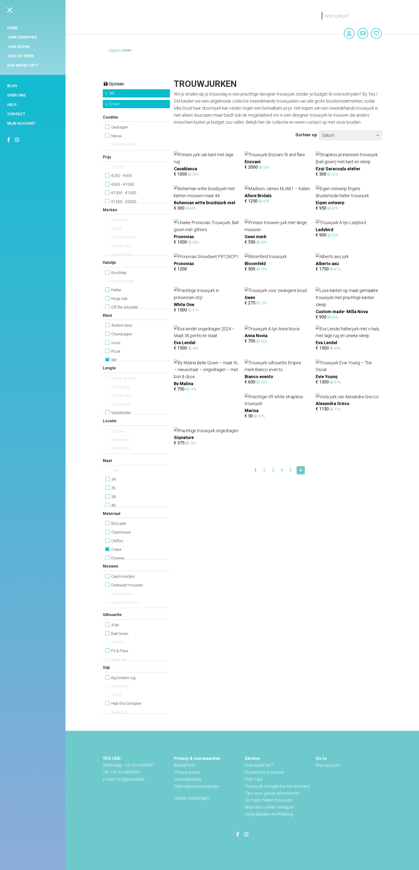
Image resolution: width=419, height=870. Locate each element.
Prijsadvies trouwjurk (264, 772)
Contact (16, 114)
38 (113, 497)
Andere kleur (121, 325)
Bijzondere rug (123, 677)
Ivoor (116, 343)
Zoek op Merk (20, 56)
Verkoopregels (187, 779)
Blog (12, 86)
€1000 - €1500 (123, 193)
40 (113, 505)
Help (12, 105)
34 (113, 479)
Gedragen (119, 127)
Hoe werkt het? (23, 65)
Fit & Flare (119, 651)
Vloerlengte (121, 412)
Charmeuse (121, 532)
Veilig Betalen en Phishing (269, 814)
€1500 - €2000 (123, 201)
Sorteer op (306, 134)
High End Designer (126, 703)
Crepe (114, 104)
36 (113, 488)
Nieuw (116, 136)
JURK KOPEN (18, 47)
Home (12, 28)
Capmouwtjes (123, 576)
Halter (116, 290)
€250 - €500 (121, 175)
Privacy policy (187, 772)
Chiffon (117, 541)
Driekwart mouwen (127, 585)
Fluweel (117, 558)
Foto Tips (254, 779)
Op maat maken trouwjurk (268, 800)
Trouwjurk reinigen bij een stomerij (277, 786)
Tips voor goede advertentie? (272, 793)
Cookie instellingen (191, 798)
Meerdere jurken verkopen (269, 807)
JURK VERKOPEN (22, 37)
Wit (111, 93)
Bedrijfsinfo (185, 765)
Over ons (16, 95)
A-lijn (115, 625)
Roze (115, 351)
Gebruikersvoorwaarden (196, 786)
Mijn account (21, 123)
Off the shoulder (124, 307)
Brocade (118, 523)
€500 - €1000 (122, 184)
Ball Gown (119, 633)
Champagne (121, 334)
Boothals (119, 272)
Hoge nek (119, 298)
